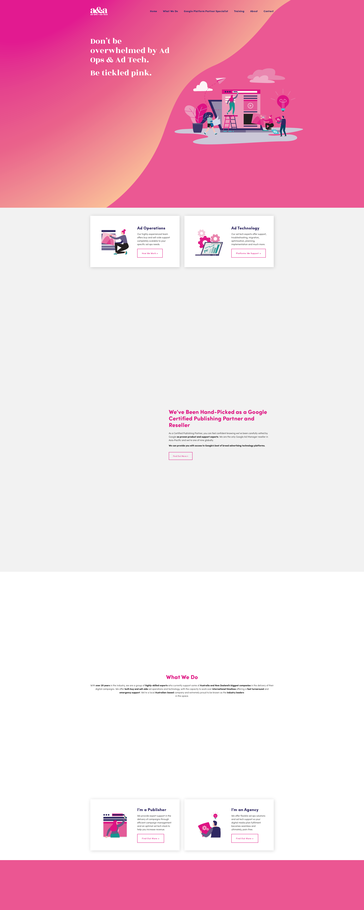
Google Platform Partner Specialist (206, 11)
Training (239, 11)
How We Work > (150, 253)
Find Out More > (180, 456)
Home (153, 11)
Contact (269, 11)
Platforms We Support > (248, 253)
